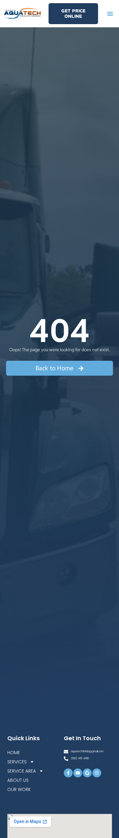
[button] (110, 13)
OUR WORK (19, 789)
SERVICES (17, 762)
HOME (13, 752)
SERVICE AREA (21, 771)
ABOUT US (18, 780)
